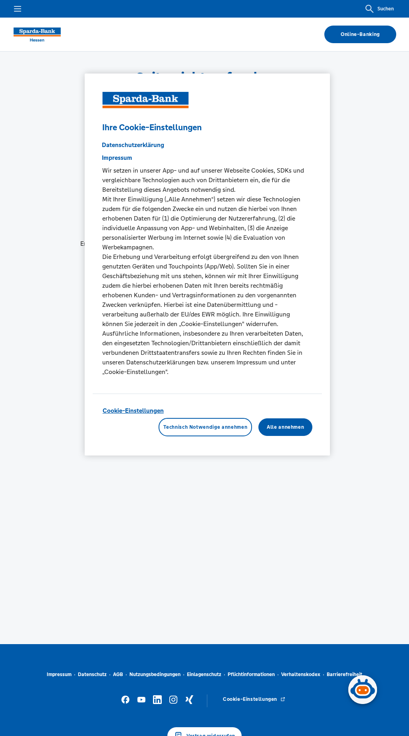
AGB (118, 674)
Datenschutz (92, 674)
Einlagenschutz (204, 674)
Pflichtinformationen (251, 674)
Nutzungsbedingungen (155, 674)
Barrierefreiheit (344, 674)
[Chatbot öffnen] (362, 689)
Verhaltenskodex (300, 674)
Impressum (59, 674)
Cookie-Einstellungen (133, 410)
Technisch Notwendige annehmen (205, 427)
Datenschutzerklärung (133, 145)
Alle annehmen (285, 427)
